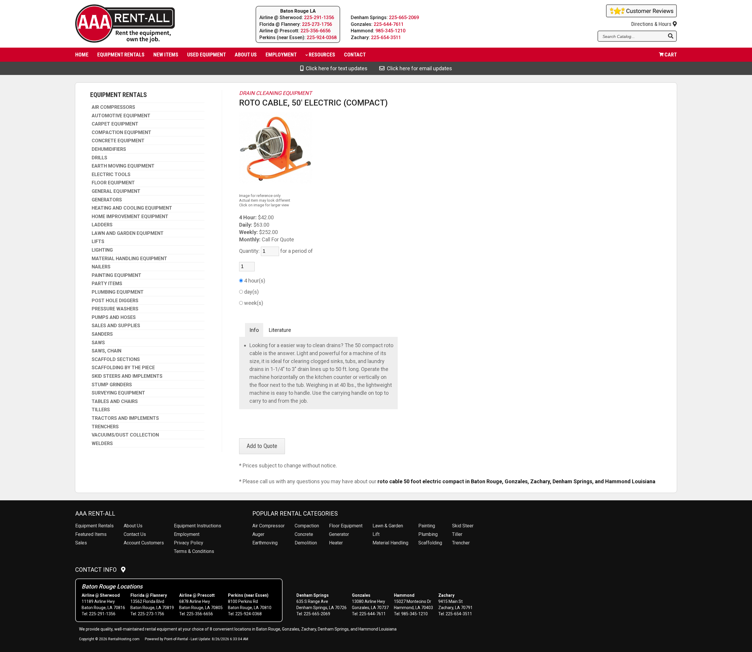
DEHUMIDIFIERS (109, 149)
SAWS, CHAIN (106, 351)
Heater (336, 543)
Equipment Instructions (197, 526)
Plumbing (428, 534)
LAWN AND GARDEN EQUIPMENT (128, 233)
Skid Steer (463, 526)
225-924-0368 (322, 37)
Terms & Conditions (194, 551)
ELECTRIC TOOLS (111, 174)
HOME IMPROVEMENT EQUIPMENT (130, 216)
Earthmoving (265, 543)
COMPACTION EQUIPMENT (121, 132)
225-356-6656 (315, 31)
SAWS (98, 342)
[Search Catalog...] (670, 36)
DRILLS (99, 158)
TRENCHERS (105, 426)
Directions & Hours (652, 24)
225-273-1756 (317, 24)
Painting (426, 526)
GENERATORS (107, 200)
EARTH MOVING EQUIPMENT (123, 166)
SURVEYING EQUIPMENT (118, 393)
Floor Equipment (345, 526)
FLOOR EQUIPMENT (113, 182)
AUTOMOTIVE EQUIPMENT (121, 115)
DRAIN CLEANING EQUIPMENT (275, 93)
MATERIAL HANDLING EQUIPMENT (129, 258)
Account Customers (144, 543)
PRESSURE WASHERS (115, 309)
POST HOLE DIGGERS (115, 300)
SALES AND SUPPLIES (116, 325)
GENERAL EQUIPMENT (116, 191)
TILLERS (101, 409)
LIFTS (98, 241)
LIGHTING (102, 250)
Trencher (461, 543)
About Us (133, 526)
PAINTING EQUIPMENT (116, 275)
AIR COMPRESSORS (113, 107)
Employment (281, 54)
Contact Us (135, 534)
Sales (81, 543)
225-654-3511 (386, 37)
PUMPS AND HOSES (114, 317)
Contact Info (98, 569)
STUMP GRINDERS (112, 384)
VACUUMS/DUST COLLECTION (125, 435)
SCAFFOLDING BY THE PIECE (123, 367)
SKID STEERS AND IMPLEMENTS (127, 376)
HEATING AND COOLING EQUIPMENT (132, 208)
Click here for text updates (335, 68)
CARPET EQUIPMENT (115, 124)
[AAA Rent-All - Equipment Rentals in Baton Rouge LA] (150, 24)
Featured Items (91, 534)
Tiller (457, 534)
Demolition (306, 543)
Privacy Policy (188, 543)
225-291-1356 (319, 17)
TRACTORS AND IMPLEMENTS (125, 418)
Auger (258, 534)
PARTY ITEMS (107, 283)
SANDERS (102, 334)
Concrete (304, 534)
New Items (165, 54)
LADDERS (102, 225)
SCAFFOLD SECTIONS (116, 359)
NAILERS (101, 267)
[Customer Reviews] (641, 15)
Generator (339, 534)
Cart (670, 54)
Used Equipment (206, 54)
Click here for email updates (418, 68)
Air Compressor (268, 526)
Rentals (94, 526)
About (246, 54)
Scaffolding (430, 543)
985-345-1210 (390, 31)
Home (81, 54)
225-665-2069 (404, 17)
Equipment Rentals (121, 54)
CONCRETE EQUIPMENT (118, 140)
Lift (376, 534)
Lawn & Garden (387, 526)
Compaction (307, 526)
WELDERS (102, 443)
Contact (355, 54)
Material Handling (390, 543)
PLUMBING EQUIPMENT (118, 292)
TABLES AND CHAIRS (115, 401)
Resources (322, 54)
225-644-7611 (389, 24)
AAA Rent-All (95, 513)
